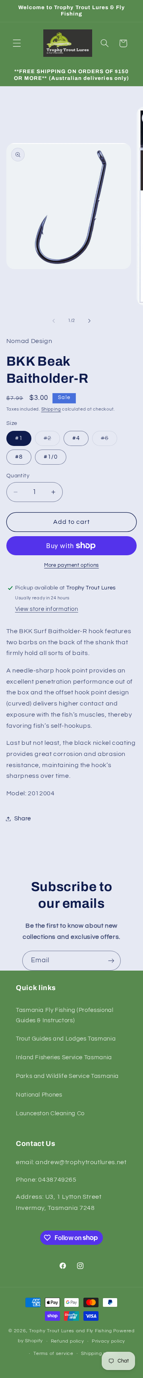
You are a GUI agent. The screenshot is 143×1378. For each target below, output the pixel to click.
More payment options (71, 565)
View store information (46, 609)
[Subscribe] (111, 960)
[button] (17, 43)
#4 (76, 438)
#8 (19, 457)
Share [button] (22, 819)
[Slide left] (53, 320)
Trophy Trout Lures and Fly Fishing (70, 1331)
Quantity (17, 476)
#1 (19, 438)
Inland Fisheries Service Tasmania (64, 1057)
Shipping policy (99, 1353)
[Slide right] (89, 320)
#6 (109, 440)
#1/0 (51, 457)
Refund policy (67, 1341)
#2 (52, 440)
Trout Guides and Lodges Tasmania (66, 1039)
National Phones (39, 1095)
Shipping (51, 409)
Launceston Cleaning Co (50, 1113)
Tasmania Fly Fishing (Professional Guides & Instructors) (64, 1015)
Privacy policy (108, 1341)
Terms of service (53, 1353)
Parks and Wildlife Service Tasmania (67, 1076)
